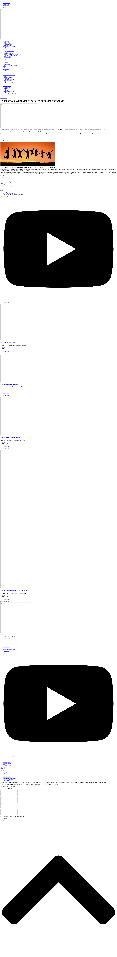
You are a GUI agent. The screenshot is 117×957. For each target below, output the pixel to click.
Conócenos (7, 42)
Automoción (7, 58)
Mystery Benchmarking (9, 53)
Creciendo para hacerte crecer (10, 437)
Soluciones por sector (7, 57)
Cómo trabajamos (8, 43)
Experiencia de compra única (9, 384)
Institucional (7, 64)
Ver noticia (2, 347)
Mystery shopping (8, 48)
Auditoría (7, 49)
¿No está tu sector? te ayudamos (11, 65)
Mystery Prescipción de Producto (11, 54)
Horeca (6, 59)
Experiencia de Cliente (9, 51)
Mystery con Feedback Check (11, 55)
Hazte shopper (8, 45)
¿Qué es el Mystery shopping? (9, 46)
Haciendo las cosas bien (7, 342)
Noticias (4, 66)
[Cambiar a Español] (5, 7)
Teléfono (2, 184)
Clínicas (6, 60)
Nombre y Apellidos (4, 182)
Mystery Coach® (8, 52)
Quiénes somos (6, 41)
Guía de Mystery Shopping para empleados (13, 590)
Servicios (4, 47)
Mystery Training (8, 56)
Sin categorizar (6, 302)
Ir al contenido (3, 1)
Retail (6, 62)
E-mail (1, 183)
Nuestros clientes (8, 44)
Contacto (4, 67)
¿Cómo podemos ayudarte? (5, 189)
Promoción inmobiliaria (9, 63)
